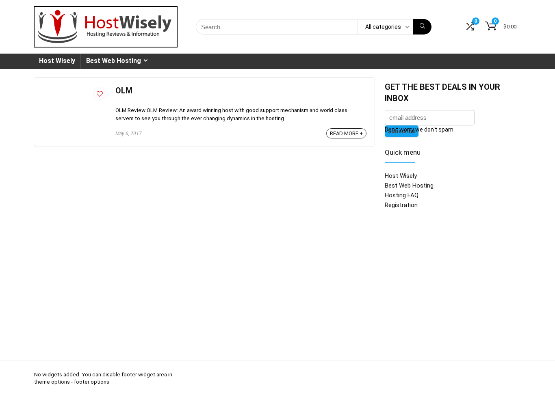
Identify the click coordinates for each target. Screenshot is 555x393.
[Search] (422, 27)
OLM (123, 90)
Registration (401, 205)
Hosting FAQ (401, 195)
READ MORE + (346, 133)
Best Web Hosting (113, 61)
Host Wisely (57, 61)
